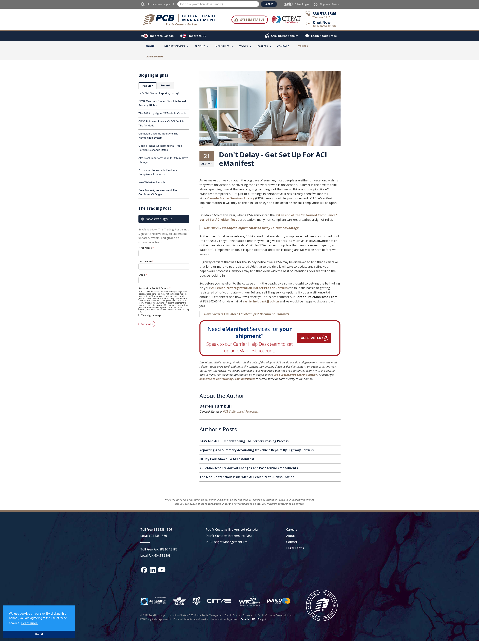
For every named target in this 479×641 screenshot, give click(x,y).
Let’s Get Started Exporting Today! (158, 93)
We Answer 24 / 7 (321, 17)
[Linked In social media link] (152, 569)
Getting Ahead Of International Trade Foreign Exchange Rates (160, 147)
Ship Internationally (284, 36)
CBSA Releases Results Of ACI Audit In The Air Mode (161, 123)
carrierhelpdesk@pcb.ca (261, 301)
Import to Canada (162, 36)
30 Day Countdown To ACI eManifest (226, 459)
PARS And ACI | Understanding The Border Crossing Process (244, 441)
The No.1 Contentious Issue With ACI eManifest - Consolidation (246, 477)
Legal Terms (295, 548)
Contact (283, 46)
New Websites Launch (151, 182)
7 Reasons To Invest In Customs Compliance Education (157, 172)
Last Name (145, 261)
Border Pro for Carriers (270, 288)
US (253, 619)
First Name (145, 248)
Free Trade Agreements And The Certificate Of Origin (157, 192)
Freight (261, 619)
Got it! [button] (39, 634)
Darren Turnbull (215, 407)
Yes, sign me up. (151, 315)
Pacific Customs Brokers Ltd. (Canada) (232, 529)
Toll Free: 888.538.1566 (156, 529)
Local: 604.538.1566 (153, 536)
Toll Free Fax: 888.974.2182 (158, 549)
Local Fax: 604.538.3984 (156, 555)
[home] (181, 19)
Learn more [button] (29, 623)
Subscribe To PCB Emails (153, 288)
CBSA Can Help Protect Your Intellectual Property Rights (162, 103)
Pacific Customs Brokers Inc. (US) (229, 536)
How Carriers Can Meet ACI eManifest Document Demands (246, 314)
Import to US (197, 36)
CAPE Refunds (154, 56)
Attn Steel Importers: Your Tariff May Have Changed (163, 159)
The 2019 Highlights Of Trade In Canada (162, 113)
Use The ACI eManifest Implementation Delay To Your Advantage (251, 228)
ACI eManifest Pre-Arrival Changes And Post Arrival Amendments (248, 468)
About (150, 46)
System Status (252, 20)
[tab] (147, 85)
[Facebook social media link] (144, 569)
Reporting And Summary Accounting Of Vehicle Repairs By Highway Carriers (256, 450)
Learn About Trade (324, 36)
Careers (291, 529)
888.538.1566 (324, 13)
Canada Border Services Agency (230, 198)
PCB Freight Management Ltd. (227, 542)
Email (141, 274)
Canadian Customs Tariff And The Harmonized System (158, 135)
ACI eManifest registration (231, 288)
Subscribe (147, 324)
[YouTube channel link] (162, 570)
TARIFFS (303, 46)
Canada (245, 619)
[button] (174, 47)
